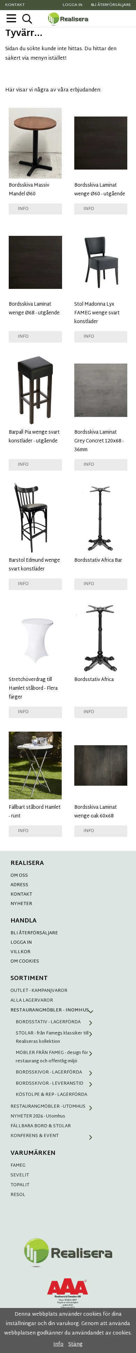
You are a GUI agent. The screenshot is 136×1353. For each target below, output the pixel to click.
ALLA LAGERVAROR (31, 1000)
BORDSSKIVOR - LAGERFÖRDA (49, 1072)
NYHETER (21, 904)
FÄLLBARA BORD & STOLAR (40, 1126)
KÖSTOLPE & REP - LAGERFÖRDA (51, 1095)
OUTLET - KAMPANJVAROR (38, 991)
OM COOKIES (24, 961)
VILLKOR (20, 952)
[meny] (11, 18)
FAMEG (17, 1165)
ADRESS (19, 885)
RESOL (17, 1195)
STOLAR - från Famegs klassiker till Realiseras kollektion (52, 1037)
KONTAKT (21, 894)
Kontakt (15, 5)
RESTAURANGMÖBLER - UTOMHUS (47, 1106)
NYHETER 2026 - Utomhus (37, 1116)
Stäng (75, 1344)
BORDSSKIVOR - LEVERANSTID (49, 1083)
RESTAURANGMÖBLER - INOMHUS (49, 1010)
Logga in (72, 5)
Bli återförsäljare (111, 5)
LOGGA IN (21, 943)
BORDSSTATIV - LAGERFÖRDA (48, 1022)
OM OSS (19, 876)
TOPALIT (19, 1185)
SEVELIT (19, 1175)
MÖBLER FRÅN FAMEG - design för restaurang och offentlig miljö (52, 1057)
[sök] (27, 19)
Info (23, 209)
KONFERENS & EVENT (34, 1136)
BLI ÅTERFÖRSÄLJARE (34, 933)
